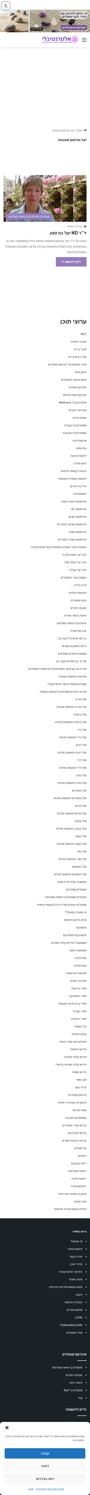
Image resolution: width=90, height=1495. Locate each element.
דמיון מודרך (80, 463)
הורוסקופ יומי (79, 509)
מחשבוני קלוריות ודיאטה (72, 882)
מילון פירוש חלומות (75, 920)
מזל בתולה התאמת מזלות (71, 722)
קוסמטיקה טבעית (76, 1117)
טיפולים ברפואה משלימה (72, 623)
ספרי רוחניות (79, 1018)
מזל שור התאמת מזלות (72, 859)
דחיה (45, 1466)
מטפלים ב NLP (73, 1390)
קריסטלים (81, 1148)
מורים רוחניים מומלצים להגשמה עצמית (63, 691)
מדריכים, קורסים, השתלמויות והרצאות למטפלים (57, 668)
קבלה (45, 1453)
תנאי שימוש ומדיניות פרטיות (50, 1489)
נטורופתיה (80, 965)
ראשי (80, 130)
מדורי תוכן (76, 1264)
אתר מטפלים (74, 1332)
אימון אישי (81, 372)
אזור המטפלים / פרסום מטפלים (67, 364)
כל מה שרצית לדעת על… (71, 638)
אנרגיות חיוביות (77, 410)
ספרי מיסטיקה (78, 996)
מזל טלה (81, 775)
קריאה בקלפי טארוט (74, 1140)
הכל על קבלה (78, 570)
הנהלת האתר (75, 226)
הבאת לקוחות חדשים (74, 471)
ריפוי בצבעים (79, 1163)
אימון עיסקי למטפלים (74, 379)
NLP (84, 334)
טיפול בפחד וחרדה (75, 615)
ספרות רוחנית (78, 980)
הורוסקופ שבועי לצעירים (72, 524)
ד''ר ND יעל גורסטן (68, 233)
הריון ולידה (80, 585)
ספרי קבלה (80, 1011)
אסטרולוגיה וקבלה (75, 425)
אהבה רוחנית (79, 341)
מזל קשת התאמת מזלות (72, 843)
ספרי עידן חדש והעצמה (72, 1003)
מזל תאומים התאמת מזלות (70, 874)
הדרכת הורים (78, 486)
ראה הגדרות (45, 1479)
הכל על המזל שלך (75, 562)
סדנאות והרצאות (76, 973)
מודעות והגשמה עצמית (73, 676)
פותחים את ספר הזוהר (73, 1041)
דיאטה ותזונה (78, 455)
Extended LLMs (71, 1325)
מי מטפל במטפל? (76, 912)
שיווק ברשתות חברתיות (72, 1193)
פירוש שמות (79, 1072)
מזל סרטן (81, 805)
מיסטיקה (81, 927)
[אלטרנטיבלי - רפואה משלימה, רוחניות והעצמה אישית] (60, 40)
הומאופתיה (80, 493)
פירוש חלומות (78, 1049)
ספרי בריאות (79, 988)
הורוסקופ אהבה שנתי (74, 501)
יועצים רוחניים (74, 1375)
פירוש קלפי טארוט (75, 1057)
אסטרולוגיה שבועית (75, 433)
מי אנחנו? (76, 1241)
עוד (80, 1398)
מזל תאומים (79, 866)
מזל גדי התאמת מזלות (73, 737)
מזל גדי (82, 729)
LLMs (78, 1317)
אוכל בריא (80, 349)
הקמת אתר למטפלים (74, 577)
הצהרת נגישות (73, 1302)
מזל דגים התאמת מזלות (72, 752)
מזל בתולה (80, 714)
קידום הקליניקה (77, 1133)
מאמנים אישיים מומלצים (72, 653)
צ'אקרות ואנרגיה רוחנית (72, 1102)
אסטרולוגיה (79, 417)
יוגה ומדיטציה (78, 630)
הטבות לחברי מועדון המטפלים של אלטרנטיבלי (58, 547)
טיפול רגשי (75, 1382)
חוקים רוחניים (78, 608)
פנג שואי (81, 1079)
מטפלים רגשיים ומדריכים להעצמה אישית (62, 904)
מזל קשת (81, 836)
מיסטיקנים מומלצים (75, 935)
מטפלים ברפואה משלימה (67, 1367)
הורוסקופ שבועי (77, 516)
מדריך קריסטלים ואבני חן (72, 661)
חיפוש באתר (74, 1249)
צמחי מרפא (80, 1110)
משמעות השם (78, 950)
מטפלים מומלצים (76, 889)
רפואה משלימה (77, 1171)
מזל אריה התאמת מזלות (72, 707)
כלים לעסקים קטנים (74, 646)
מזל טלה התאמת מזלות (72, 783)
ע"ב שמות (81, 1026)
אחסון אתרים (74, 1309)
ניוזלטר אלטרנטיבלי (70, 1271)
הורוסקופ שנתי (78, 532)
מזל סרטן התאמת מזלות (72, 813)
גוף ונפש (81, 448)
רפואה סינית (79, 1178)
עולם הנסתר (79, 1034)
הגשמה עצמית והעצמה (72, 478)
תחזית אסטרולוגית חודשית (70, 1209)
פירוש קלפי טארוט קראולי (71, 1064)
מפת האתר (75, 1279)
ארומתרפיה (79, 440)
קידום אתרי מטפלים (75, 1125)
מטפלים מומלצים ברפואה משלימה (66, 897)
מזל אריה (81, 699)
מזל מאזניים (79, 790)
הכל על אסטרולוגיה (74, 554)
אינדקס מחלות (78, 387)
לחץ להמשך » (71, 262)
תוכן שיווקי (80, 1201)
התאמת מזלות (78, 592)
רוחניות (82, 1155)
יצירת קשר (75, 1256)
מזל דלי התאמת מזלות (73, 767)
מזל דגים (81, 745)
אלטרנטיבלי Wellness (73, 402)
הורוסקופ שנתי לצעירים (72, 539)
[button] (7, 1427)
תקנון (31, 1489)
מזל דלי (82, 760)
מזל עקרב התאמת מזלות (71, 828)
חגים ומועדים (79, 600)
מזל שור (82, 851)
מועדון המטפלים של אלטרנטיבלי (67, 684)
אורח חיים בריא (77, 357)
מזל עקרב (80, 821)
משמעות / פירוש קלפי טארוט (69, 942)
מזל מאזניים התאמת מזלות (70, 798)
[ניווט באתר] (84, 41)
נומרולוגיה (80, 958)
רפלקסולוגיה (79, 1186)
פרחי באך (81, 1087)
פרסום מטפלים (77, 1095)
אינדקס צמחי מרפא (75, 395)
